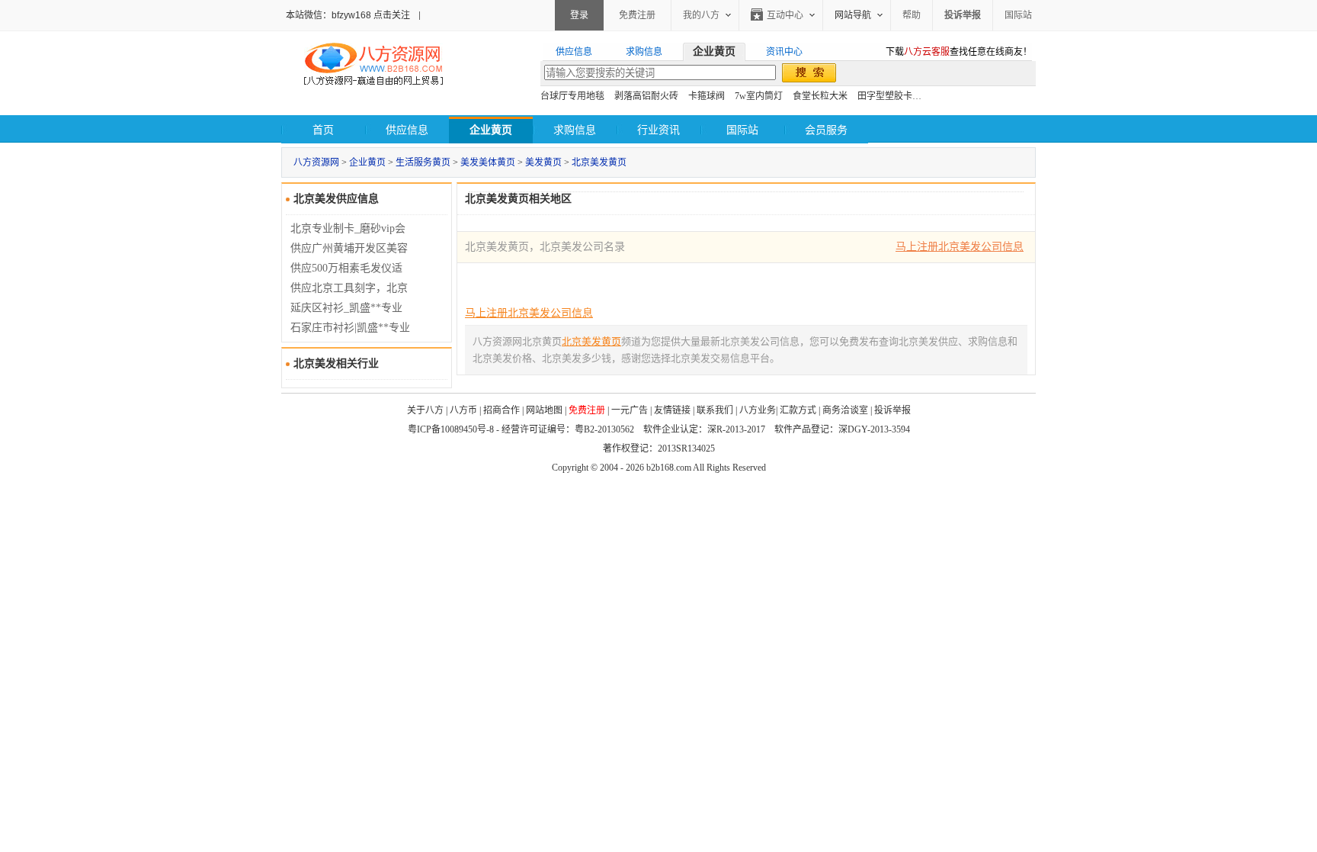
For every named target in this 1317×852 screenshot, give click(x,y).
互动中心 (785, 15)
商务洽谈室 (845, 410)
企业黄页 (367, 162)
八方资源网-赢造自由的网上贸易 (373, 65)
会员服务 (826, 130)
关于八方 (425, 410)
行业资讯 (658, 130)
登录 (579, 15)
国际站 (1018, 15)
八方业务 (757, 410)
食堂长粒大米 (820, 96)
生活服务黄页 (423, 162)
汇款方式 (798, 410)
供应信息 (407, 130)
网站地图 (544, 410)
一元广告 (629, 410)
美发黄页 (543, 162)
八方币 (463, 410)
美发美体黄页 (487, 162)
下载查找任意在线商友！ (959, 52)
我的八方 (701, 15)
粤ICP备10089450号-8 (451, 429)
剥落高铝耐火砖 (646, 96)
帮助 (911, 15)
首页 (323, 130)
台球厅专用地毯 (572, 96)
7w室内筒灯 (759, 96)
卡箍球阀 (706, 96)
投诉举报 (892, 410)
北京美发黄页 (599, 162)
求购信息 (574, 130)
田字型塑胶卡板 (889, 96)
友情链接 (672, 410)
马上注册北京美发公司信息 (960, 246)
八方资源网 (316, 162)
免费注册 (637, 15)
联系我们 (715, 410)
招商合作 (501, 410)
